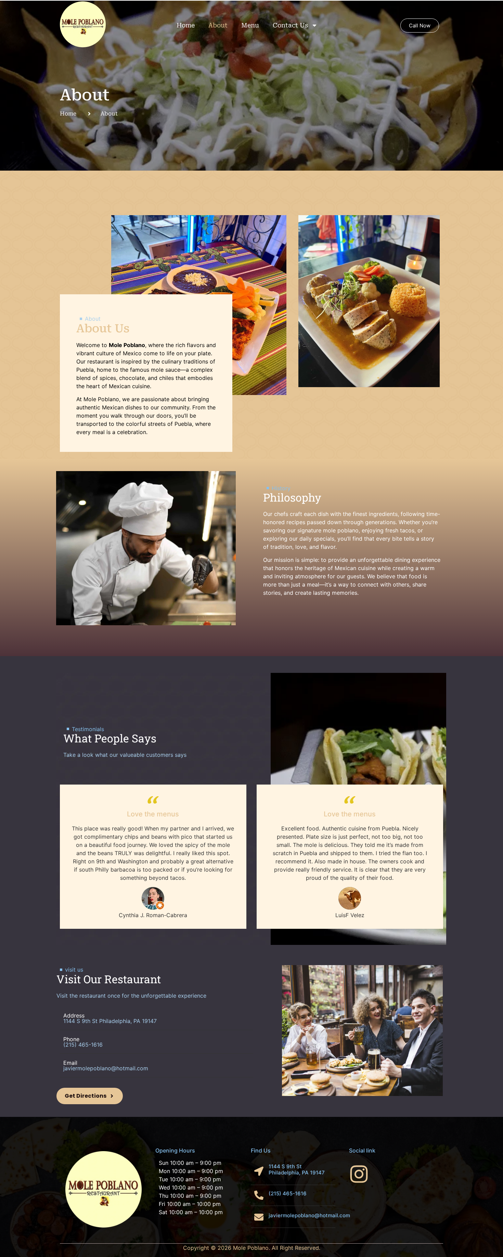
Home (186, 25)
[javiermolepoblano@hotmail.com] (258, 1217)
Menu (250, 25)
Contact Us (290, 25)
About (218, 25)
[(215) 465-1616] (258, 1195)
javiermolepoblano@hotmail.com (309, 1215)
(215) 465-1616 (83, 1044)
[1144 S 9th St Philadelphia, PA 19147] (258, 1171)
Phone (71, 1039)
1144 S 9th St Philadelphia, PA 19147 (297, 1169)
